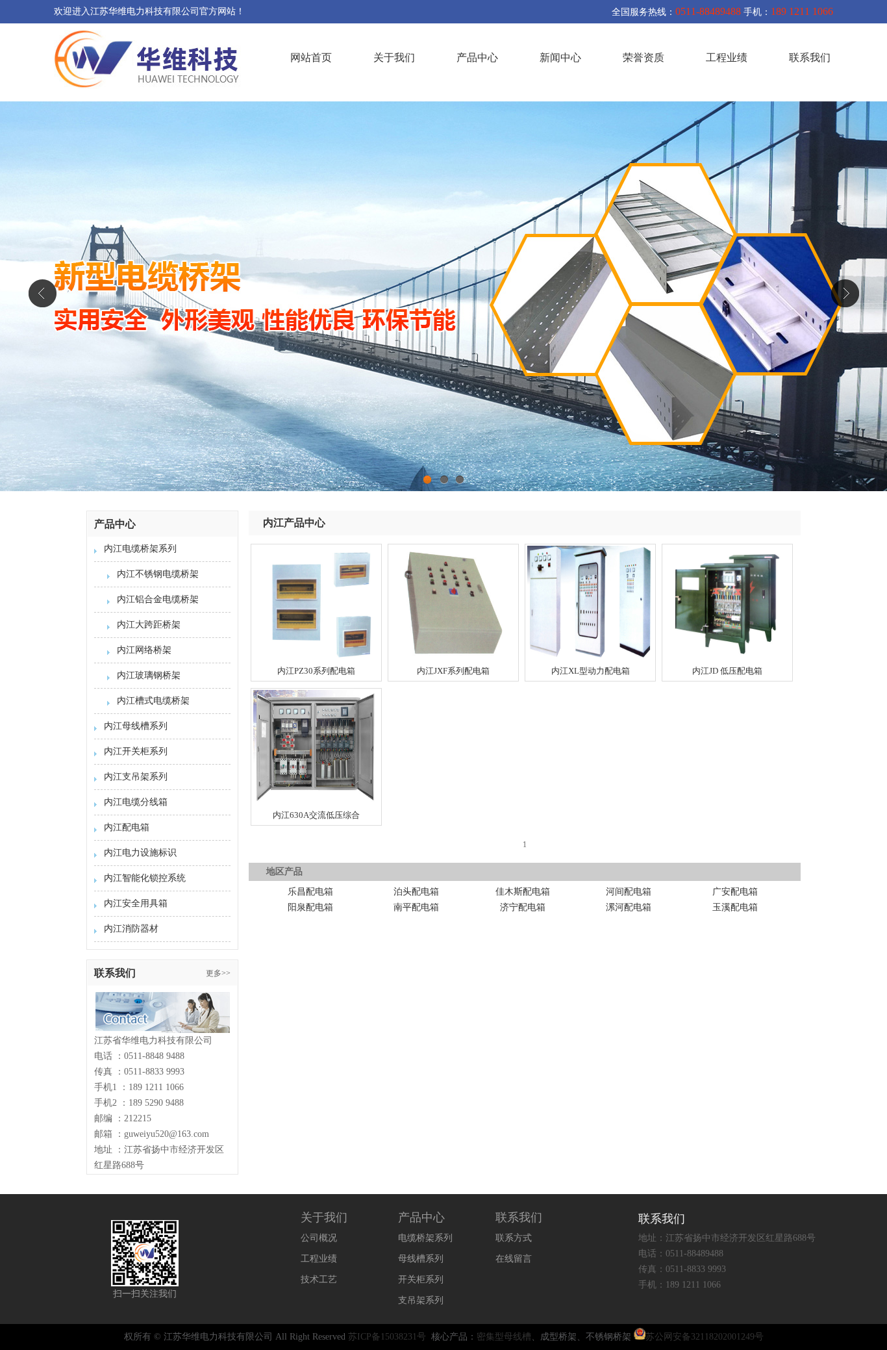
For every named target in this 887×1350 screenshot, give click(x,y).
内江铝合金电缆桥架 (158, 599)
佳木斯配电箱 (522, 892)
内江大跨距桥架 (149, 625)
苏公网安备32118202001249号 (704, 1337)
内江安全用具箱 (136, 903)
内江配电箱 (126, 827)
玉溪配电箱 (735, 907)
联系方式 (513, 1238)
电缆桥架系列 (425, 1238)
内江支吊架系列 (136, 777)
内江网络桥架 (144, 650)
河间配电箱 (628, 892)
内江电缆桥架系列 (140, 549)
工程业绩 (726, 57)
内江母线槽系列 (136, 726)
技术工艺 (319, 1279)
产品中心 (477, 57)
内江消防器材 (131, 929)
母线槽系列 (420, 1259)
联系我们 (810, 57)
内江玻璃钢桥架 (149, 675)
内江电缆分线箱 (136, 802)
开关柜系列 (420, 1279)
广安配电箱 (735, 892)
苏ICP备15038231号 (387, 1337)
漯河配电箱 (628, 907)
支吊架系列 (420, 1300)
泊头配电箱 (416, 892)
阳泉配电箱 (310, 907)
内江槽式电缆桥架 (153, 701)
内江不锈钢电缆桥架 (158, 574)
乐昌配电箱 (310, 892)
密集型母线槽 (504, 1337)
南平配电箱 (416, 907)
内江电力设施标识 (140, 853)
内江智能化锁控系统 (145, 878)
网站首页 (311, 57)
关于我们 (394, 57)
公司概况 (319, 1238)
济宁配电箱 (522, 907)
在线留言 (513, 1259)
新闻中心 (560, 57)
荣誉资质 (643, 57)
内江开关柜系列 (136, 751)
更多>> (218, 973)
